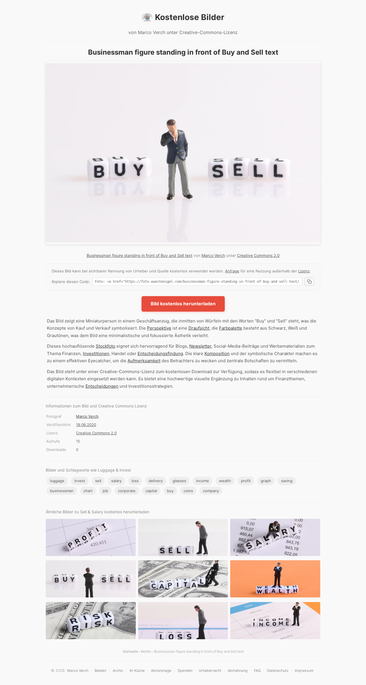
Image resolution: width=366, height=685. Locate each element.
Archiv (146, 651)
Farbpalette (230, 328)
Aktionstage (161, 670)
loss (135, 480)
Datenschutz (278, 670)
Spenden (185, 670)
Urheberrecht (210, 670)
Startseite (130, 651)
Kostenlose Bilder (189, 17)
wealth (225, 480)
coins (188, 490)
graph (266, 480)
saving (287, 480)
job (105, 490)
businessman (61, 490)
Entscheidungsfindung (160, 353)
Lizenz (304, 271)
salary (116, 480)
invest (79, 480)
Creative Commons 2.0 (258, 255)
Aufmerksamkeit (144, 360)
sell (98, 480)
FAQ (257, 670)
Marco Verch (213, 255)
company (211, 490)
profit (246, 480)
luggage (57, 480)
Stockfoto (105, 346)
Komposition (217, 353)
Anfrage (232, 271)
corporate (127, 490)
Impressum (304, 670)
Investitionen (96, 353)
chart (88, 490)
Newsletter (200, 346)
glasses (179, 480)
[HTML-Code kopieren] (309, 282)
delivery (156, 480)
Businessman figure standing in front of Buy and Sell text (139, 255)
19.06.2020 (86, 424)
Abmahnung (238, 670)
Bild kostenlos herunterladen (183, 303)
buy (170, 490)
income (202, 480)
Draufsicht (198, 328)
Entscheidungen (101, 386)
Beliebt (100, 670)
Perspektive (159, 328)
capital (151, 490)
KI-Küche (137, 670)
